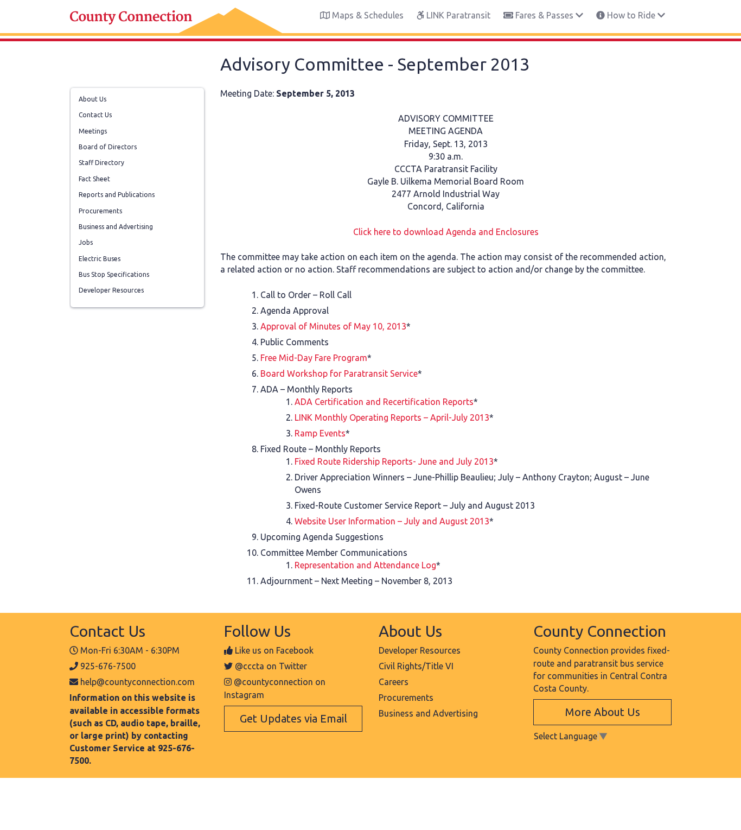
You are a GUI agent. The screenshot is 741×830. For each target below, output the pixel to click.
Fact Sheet (94, 178)
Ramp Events (320, 433)
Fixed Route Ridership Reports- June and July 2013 (394, 461)
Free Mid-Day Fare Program (313, 358)
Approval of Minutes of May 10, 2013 (333, 326)
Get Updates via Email (293, 718)
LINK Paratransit (457, 15)
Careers (393, 682)
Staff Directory (101, 162)
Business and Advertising (116, 226)
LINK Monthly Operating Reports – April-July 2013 (392, 417)
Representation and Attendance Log (365, 565)
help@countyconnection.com (137, 682)
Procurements (100, 210)
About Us (92, 99)
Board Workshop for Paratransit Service (339, 373)
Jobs (86, 242)
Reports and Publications (117, 194)
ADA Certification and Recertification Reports (384, 402)
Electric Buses (99, 258)
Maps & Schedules (367, 15)
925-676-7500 (108, 666)
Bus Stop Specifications (114, 274)
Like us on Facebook (274, 650)
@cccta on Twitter (271, 666)
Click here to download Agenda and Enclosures (446, 232)
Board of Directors (108, 146)
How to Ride (631, 15)
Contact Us (95, 114)
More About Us (602, 712)
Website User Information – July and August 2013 (392, 521)
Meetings (93, 131)
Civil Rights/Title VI (416, 666)
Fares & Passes (544, 15)
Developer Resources (111, 290)
